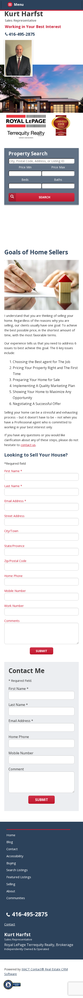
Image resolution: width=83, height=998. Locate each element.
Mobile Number (15, 591)
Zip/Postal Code (15, 561)
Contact (12, 849)
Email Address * (15, 501)
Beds (25, 180)
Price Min (25, 167)
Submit (41, 651)
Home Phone (13, 576)
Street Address (14, 516)
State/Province (14, 546)
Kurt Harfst (23, 13)
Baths (58, 180)
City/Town (11, 531)
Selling (10, 884)
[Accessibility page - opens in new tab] (13, 991)
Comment (16, 769)
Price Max (58, 167)
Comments (12, 621)
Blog (9, 842)
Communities (15, 898)
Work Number (14, 606)
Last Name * (13, 486)
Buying (11, 863)
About (10, 891)
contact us (28, 445)
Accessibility (14, 856)
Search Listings (17, 870)
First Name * (13, 471)
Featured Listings (18, 877)
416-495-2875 (22, 34)
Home (10, 835)
